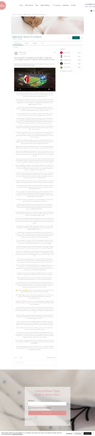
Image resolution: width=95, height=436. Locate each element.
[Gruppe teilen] (81, 38)
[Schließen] (93, 433)
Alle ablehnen (78, 433)
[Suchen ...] (69, 37)
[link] (18, 43)
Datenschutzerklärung (17, 434)
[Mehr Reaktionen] (20, 358)
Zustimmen (87, 433)
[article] (35, 208)
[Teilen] (54, 52)
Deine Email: (31, 400)
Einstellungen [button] (69, 433)
